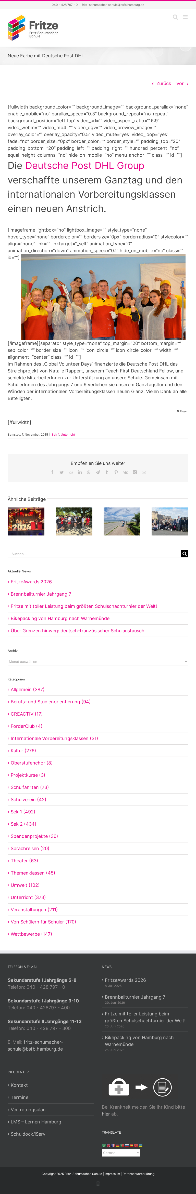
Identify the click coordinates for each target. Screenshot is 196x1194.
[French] (113, 1145)
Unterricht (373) (28, 897)
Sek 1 (55, 434)
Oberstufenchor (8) (32, 763)
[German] (118, 1145)
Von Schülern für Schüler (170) (43, 921)
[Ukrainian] (141, 1145)
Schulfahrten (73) (30, 787)
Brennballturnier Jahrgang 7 (41, 594)
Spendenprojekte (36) (34, 836)
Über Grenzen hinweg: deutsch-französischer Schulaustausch (77, 630)
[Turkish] (136, 1145)
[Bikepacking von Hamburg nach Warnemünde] (122, 521)
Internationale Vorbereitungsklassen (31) (54, 738)
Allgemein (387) (28, 689)
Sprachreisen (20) (30, 848)
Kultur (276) (23, 750)
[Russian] (127, 1145)
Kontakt (19, 1085)
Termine (19, 1097)
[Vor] (184, 521)
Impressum (112, 1174)
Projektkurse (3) (28, 775)
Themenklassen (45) (33, 873)
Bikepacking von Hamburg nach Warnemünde (60, 618)
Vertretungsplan (28, 1109)
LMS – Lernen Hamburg (36, 1121)
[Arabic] (104, 1145)
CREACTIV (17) (27, 714)
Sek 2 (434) (23, 824)
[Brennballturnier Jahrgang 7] (74, 521)
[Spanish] (131, 1145)
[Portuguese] (122, 1145)
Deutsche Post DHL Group (84, 165)
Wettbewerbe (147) (31, 934)
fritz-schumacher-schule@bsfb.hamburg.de (113, 5)
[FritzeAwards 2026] (26, 521)
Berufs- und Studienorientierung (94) (51, 701)
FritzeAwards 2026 (31, 581)
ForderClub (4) (27, 726)
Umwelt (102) (25, 885)
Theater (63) (24, 860)
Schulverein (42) (28, 799)
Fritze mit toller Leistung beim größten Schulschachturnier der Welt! (84, 606)
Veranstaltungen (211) (34, 909)
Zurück (163, 83)
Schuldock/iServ (28, 1134)
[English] (108, 1145)
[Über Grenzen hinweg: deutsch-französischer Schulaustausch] (170, 521)
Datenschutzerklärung (138, 1174)
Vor (180, 83)
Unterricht (68, 434)
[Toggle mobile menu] (185, 17)
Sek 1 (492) (23, 811)
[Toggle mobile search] (175, 17)
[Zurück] (11, 521)
